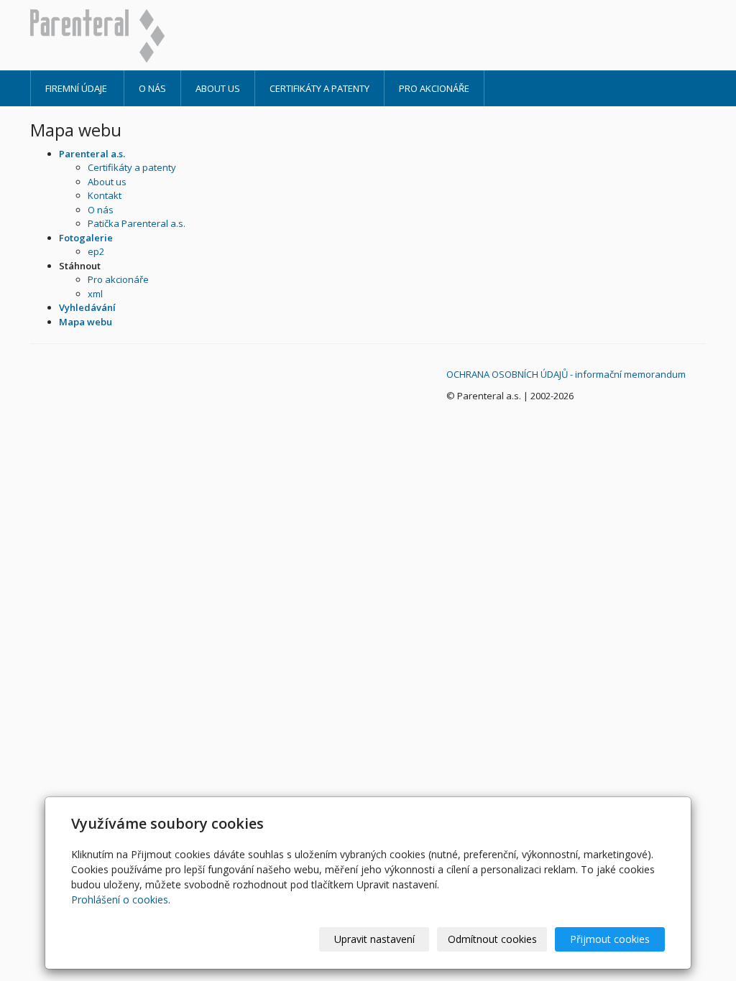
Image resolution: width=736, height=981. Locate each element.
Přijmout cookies (610, 939)
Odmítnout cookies (492, 939)
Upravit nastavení (374, 939)
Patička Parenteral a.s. (136, 223)
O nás (152, 88)
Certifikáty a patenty (319, 88)
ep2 (96, 251)
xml (95, 293)
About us (218, 88)
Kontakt (104, 195)
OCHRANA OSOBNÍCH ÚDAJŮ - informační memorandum (566, 374)
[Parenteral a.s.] (135, 35)
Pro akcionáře (434, 88)
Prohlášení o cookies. (120, 899)
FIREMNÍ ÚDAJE (77, 88)
